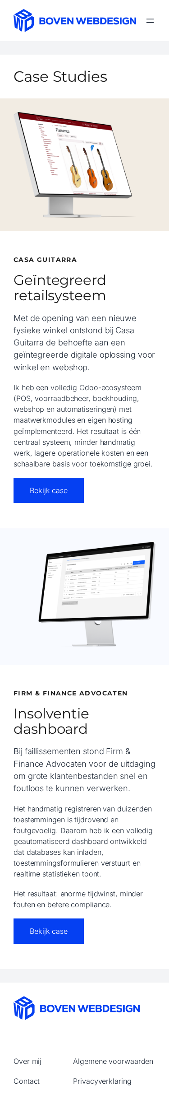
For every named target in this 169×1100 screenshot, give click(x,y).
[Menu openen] (150, 20)
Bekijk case (49, 490)
